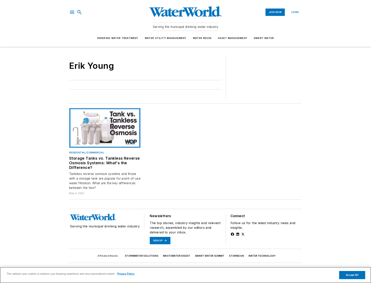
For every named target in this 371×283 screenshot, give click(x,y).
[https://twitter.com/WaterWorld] (243, 234)
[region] (185, 275)
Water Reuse (202, 38)
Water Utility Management (166, 38)
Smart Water (264, 38)
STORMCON (236, 255)
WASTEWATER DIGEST (176, 255)
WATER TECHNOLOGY (262, 255)
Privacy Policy (125, 273)
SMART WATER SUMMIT (209, 255)
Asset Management (233, 38)
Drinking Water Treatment (118, 38)
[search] (79, 12)
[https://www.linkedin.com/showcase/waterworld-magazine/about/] (238, 234)
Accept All (352, 275)
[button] (72, 12)
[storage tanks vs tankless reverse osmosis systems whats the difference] (104, 128)
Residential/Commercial (86, 152)
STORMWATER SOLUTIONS (141, 255)
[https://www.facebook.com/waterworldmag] (232, 234)
